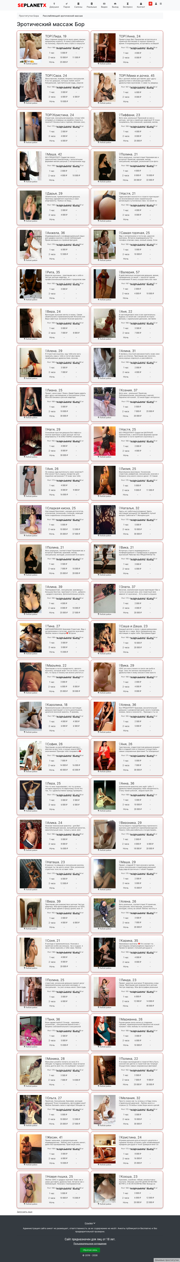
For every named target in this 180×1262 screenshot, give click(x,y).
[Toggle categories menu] (160, 3)
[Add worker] (150, 4)
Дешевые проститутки (167, 1260)
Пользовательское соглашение (90, 1243)
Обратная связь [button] (90, 1250)
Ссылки (89, 1223)
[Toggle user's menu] (156, 3)
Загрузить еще (24, 1211)
